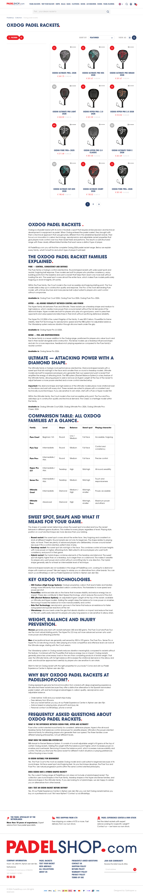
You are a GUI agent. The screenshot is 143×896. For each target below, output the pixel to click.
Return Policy (78, 869)
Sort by (83, 38)
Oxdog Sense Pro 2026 (49, 351)
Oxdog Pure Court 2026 (50, 298)
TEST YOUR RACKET (48, 4)
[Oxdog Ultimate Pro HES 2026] (93, 58)
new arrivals (45, 866)
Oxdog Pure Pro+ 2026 (89, 298)
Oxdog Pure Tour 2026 (70, 298)
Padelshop (10, 18)
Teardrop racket (38, 547)
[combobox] (71, 11)
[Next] (99, 204)
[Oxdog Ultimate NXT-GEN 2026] (64, 174)
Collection (18, 18)
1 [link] (87, 204)
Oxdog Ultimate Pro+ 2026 (75, 407)
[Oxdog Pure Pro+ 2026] (122, 174)
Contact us (77, 864)
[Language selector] (121, 4)
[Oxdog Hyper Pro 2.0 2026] (122, 96)
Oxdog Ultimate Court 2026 (51, 407)
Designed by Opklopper (124, 890)
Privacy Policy (78, 875)
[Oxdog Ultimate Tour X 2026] (122, 135)
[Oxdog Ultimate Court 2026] (93, 174)
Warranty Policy (79, 872)
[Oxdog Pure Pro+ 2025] (64, 135)
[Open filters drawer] (21, 37)
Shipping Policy (79, 866)
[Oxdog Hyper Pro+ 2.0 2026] (93, 96)
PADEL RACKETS (45, 861)
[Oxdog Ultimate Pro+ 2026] (64, 58)
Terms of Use (78, 878)
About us (43, 872)
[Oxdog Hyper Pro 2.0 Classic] (93, 135)
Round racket (37, 537)
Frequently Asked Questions (85, 861)
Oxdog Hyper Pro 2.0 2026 (51, 330)
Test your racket (37, 703)
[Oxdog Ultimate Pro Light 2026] (64, 96)
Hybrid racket (37, 555)
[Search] (126, 4)
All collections (46, 869)
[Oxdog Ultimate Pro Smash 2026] (122, 58)
